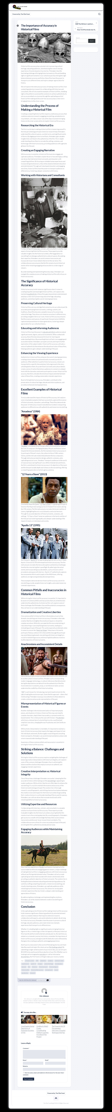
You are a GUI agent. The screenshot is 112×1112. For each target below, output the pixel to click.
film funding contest (55, 947)
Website (25, 1066)
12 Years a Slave (45, 504)
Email (47, 1060)
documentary (25, 957)
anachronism (25, 964)
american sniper (59, 960)
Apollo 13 (34, 560)
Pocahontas (60, 718)
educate (24, 967)
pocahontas (25, 973)
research (32, 973)
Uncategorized (41, 980)
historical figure (54, 967)
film (29, 967)
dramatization (58, 964)
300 (23, 692)
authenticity (32, 294)
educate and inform (49, 332)
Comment (26, 1048)
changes (40, 964)
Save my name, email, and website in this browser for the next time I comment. (43, 1074)
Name (25, 1060)
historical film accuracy (37, 970)
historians (36, 249)
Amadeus (24, 446)
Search (78, 38)
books (42, 867)
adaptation (43, 960)
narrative (43, 954)
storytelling (51, 781)
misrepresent (48, 970)
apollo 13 (33, 964)
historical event (43, 967)
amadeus (50, 960)
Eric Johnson (32, 980)
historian (34, 967)
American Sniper (41, 630)
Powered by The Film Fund (21, 14)
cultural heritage (48, 964)
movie (56, 970)
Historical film (25, 970)
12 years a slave (29, 960)
